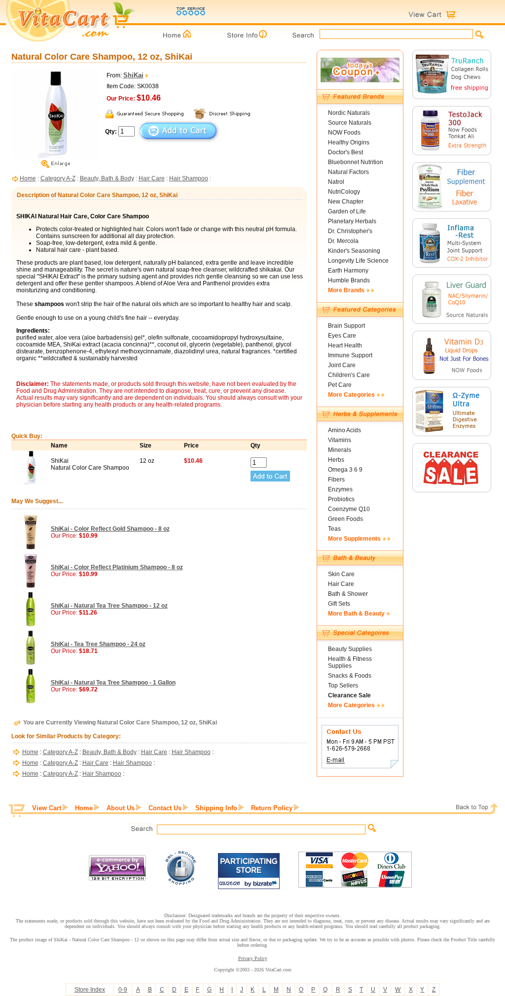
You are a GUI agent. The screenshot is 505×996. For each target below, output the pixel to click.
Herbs (336, 459)
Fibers (336, 479)
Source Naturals (349, 122)
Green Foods (345, 518)
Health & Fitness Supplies (350, 662)
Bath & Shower (348, 593)
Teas (334, 528)
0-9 (122, 989)
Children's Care (349, 375)
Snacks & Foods (349, 675)
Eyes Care (342, 335)
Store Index (89, 989)
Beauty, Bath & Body (107, 178)
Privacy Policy (252, 958)
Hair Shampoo (188, 178)
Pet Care (340, 384)
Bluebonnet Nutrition (355, 162)
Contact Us (164, 808)
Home (28, 178)
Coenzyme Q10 (349, 509)
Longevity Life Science (358, 260)
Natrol (336, 181)
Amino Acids (344, 430)
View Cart (46, 808)
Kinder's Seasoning (354, 250)
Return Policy (271, 808)
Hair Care (152, 178)
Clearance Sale (349, 695)
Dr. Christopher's (350, 231)
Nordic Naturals (349, 112)
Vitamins (339, 440)
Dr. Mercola (343, 241)
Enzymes (340, 489)
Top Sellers (343, 685)
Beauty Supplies (350, 649)
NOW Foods (344, 132)
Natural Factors (348, 172)
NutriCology (344, 191)
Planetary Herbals (352, 221)
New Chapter (345, 201)
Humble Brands (349, 280)
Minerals (339, 449)
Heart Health (345, 345)
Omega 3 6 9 (345, 469)
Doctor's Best (345, 152)
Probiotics (341, 499)
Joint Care (342, 365)
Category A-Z (57, 178)
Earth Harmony (348, 270)
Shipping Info (216, 808)
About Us (121, 808)
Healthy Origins (348, 142)
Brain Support (346, 325)
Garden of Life (347, 211)
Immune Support (350, 355)
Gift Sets (339, 603)
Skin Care (341, 574)
